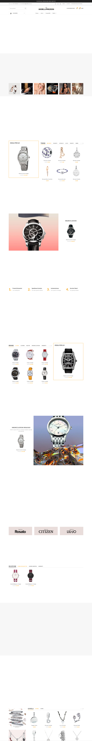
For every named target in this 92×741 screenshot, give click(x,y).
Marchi (54, 13)
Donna (37, 13)
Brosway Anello (77, 725)
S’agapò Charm (34, 725)
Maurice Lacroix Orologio (24, 173)
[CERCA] (25, 8)
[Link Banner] (20, 531)
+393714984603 (15, 3)
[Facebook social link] (56, 4)
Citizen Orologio (15, 362)
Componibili (47, 13)
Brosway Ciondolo (47, 160)
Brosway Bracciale (61, 179)
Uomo (42, 13)
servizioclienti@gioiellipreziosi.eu (26, 3)
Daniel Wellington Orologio (15, 584)
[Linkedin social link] (60, 4)
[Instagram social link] (58, 4)
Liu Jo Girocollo (63, 725)
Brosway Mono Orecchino (47, 179)
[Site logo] (46, 8)
